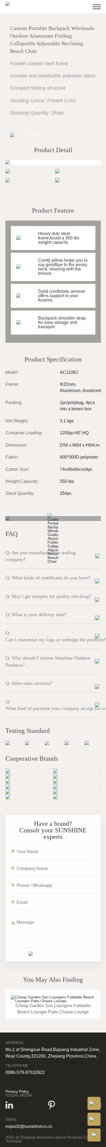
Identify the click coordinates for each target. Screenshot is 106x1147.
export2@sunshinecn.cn (28, 1126)
